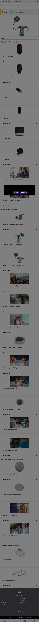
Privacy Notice (26, 189)
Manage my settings (24, 192)
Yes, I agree (16, 192)
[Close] (33, 186)
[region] (19, 190)
